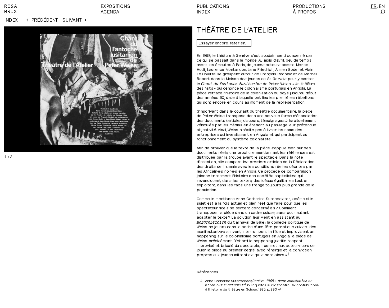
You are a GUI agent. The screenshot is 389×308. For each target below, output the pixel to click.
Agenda (110, 11)
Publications (213, 5)
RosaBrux (10, 8)
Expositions (115, 5)
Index (203, 11)
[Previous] (48, 89)
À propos (304, 11)
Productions (309, 5)
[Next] (144, 89)
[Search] (382, 12)
